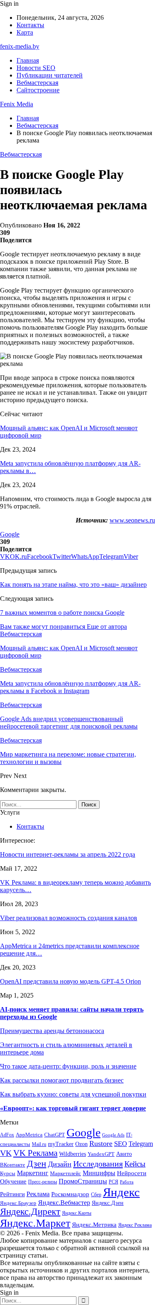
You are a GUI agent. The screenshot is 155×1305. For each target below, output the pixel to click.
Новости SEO (36, 67)
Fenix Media (16, 104)
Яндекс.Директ (30, 1212)
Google (9, 534)
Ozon (81, 1144)
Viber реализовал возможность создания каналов (68, 917)
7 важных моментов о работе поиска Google (62, 612)
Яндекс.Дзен (108, 1203)
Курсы (7, 1173)
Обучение (13, 1181)
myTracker (61, 1144)
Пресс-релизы (42, 1182)
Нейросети (131, 1173)
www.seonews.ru (132, 520)
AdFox (7, 1135)
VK (6, 1152)
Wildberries (72, 1154)
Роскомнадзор (70, 1194)
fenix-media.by (19, 46)
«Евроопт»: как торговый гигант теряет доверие (73, 1108)
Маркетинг (32, 1172)
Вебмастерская (37, 82)
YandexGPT (101, 1154)
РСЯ (113, 1182)
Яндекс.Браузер (18, 1203)
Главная (28, 60)
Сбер (96, 1194)
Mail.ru (39, 1144)
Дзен (36, 1163)
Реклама (38, 1193)
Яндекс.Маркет (35, 1223)
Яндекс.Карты (76, 1213)
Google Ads (113, 1135)
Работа (127, 1182)
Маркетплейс (65, 1173)
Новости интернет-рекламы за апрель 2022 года (67, 854)
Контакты (30, 24)
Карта (25, 32)
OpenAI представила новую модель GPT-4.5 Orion (70, 981)
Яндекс (121, 1192)
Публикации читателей (50, 75)
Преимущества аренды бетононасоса (52, 1030)
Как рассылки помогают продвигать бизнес (62, 1080)
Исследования (98, 1163)
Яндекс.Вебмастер (64, 1202)
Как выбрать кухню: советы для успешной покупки (73, 1094)
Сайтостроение (38, 90)
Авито (124, 1154)
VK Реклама (35, 1153)
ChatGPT (54, 1135)
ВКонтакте (12, 1165)
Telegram (141, 1143)
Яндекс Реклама (135, 1225)
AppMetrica (29, 1135)
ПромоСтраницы (83, 1181)
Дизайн (60, 1164)
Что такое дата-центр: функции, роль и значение (68, 1066)
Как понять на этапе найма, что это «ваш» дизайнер (73, 584)
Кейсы (134, 1164)
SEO (120, 1144)
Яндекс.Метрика (94, 1224)
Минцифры (99, 1173)
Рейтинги (12, 1194)
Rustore (100, 1143)
